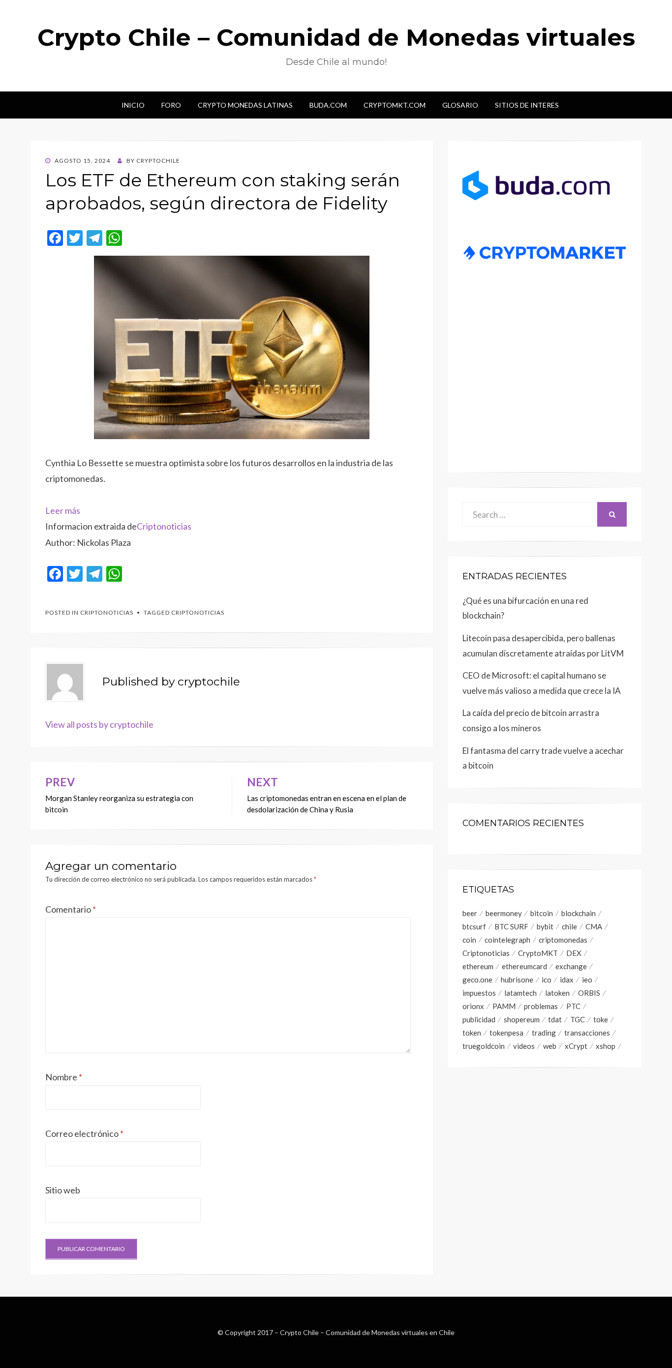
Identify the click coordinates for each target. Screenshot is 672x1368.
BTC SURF (511, 926)
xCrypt (576, 1045)
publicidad (478, 1019)
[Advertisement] (544, 381)
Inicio (133, 105)
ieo (587, 979)
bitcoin (541, 913)
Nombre (63, 1076)
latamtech (520, 992)
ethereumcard (524, 966)
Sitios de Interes (527, 105)
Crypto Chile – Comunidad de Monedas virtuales (336, 37)
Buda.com (328, 105)
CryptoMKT (538, 953)
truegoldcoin (483, 1045)
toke (600, 1019)
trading (544, 1032)
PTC (573, 1006)
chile (569, 926)
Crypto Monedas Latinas (245, 105)
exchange (571, 966)
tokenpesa (506, 1032)
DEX (573, 953)
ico (546, 979)
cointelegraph (507, 939)
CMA (593, 926)
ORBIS (589, 992)
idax (567, 979)
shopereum (522, 1019)
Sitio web (62, 1190)
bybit (545, 926)
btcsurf (474, 926)
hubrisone (517, 979)
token (471, 1032)
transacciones (587, 1032)
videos (524, 1045)
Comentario (70, 909)
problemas (541, 1006)
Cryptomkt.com (395, 105)
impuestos (479, 992)
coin (469, 939)
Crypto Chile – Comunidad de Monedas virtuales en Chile (367, 1332)
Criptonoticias (164, 526)
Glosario (460, 105)
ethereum (477, 966)
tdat (555, 1019)
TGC (577, 1019)
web (549, 1045)
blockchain (578, 913)
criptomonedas (563, 939)
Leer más (62, 510)
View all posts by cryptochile (99, 724)
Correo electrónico (84, 1133)
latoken (557, 992)
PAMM (504, 1006)
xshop (605, 1045)
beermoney (504, 913)
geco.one (477, 979)
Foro (171, 105)
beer (469, 913)
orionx (473, 1006)
